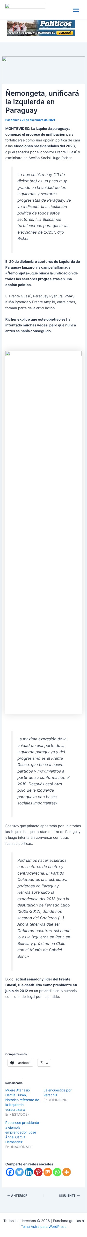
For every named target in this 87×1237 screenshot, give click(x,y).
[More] (66, 1172)
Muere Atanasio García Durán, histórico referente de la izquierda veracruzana (22, 1100)
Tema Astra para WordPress (43, 1226)
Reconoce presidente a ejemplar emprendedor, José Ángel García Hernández (22, 1132)
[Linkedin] (29, 1172)
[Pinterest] (38, 1172)
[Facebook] (10, 1172)
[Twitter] (19, 1172)
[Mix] (48, 1172)
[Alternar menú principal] (76, 10)
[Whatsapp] (57, 1172)
